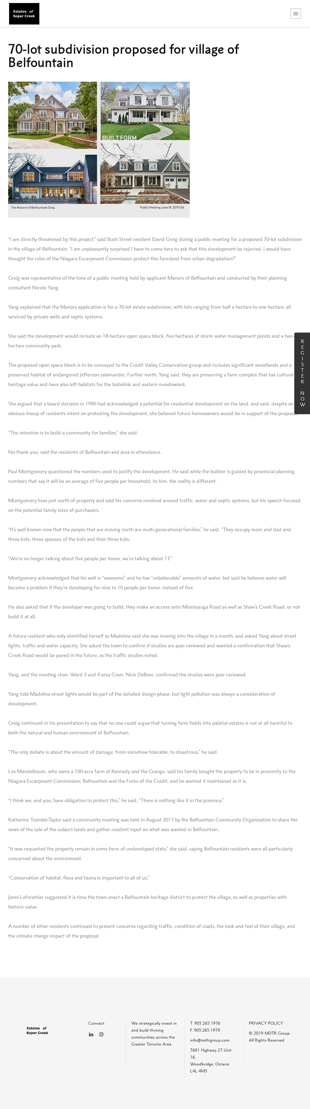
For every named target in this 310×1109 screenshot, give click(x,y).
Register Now (302, 373)
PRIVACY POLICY (266, 1023)
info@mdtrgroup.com (209, 1040)
